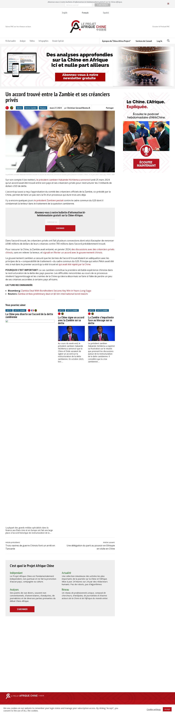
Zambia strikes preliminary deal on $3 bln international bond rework (53, 293)
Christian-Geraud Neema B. (79, 107)
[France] (32, 310)
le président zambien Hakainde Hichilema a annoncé (63, 179)
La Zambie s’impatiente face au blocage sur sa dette (101, 320)
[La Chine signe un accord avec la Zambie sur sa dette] (71, 333)
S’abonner (22, 609)
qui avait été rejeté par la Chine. (75, 264)
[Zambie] (11, 107)
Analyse (23, 41)
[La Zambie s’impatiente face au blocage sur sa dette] (101, 333)
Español (106, 12)
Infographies (43, 41)
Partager (110, 107)
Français (85, 12)
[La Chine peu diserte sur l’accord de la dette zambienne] (30, 422)
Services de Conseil (144, 41)
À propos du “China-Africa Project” (116, 41)
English (64, 12)
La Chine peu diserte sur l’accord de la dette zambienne (29, 315)
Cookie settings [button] (154, 709)
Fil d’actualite (10, 41)
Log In (159, 41)
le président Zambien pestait (49, 200)
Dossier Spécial (58, 41)
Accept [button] (167, 709)
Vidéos (32, 41)
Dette (19, 107)
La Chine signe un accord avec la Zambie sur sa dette (71, 320)
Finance (43, 107)
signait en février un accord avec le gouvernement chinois (72, 252)
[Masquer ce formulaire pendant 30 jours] (168, 3)
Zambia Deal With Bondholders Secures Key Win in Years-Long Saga (56, 290)
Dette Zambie (30, 107)
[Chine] (7, 107)
